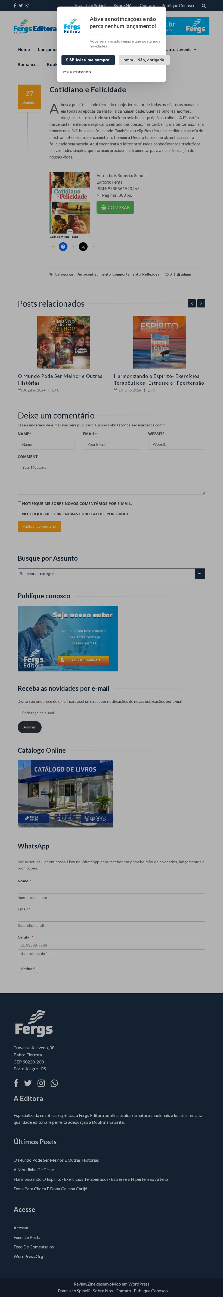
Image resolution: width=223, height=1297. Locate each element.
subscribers (83, 71)
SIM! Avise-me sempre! (88, 60)
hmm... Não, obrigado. (144, 60)
